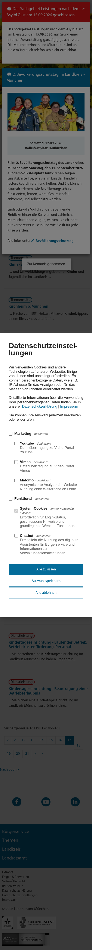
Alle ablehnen (46, 593)
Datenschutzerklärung (39, 406)
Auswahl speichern (46, 581)
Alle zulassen (46, 569)
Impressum (69, 406)
